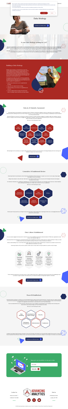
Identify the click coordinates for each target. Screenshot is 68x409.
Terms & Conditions (34, 406)
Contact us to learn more (40, 25)
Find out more (33, 156)
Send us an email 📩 (14, 395)
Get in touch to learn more (33, 280)
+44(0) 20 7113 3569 (14, 397)
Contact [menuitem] (59, 3)
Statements (50, 406)
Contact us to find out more (32, 339)
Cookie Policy (46, 406)
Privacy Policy (40, 406)
